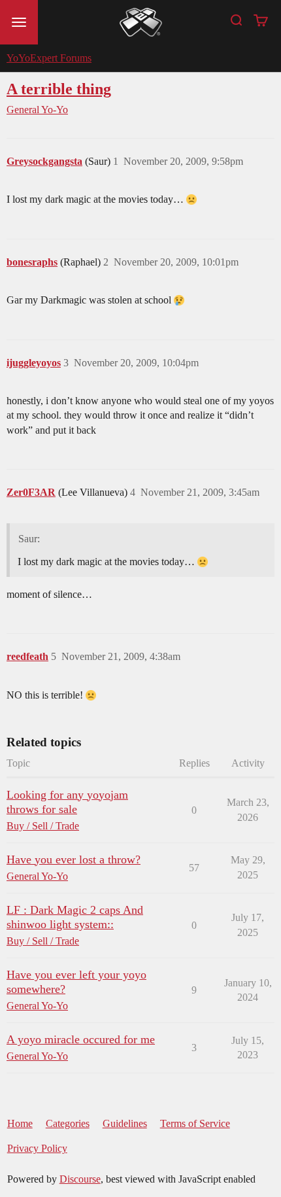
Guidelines (125, 1123)
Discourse (80, 1179)
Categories (68, 1123)
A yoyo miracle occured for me (81, 1039)
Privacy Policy (37, 1148)
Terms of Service (195, 1123)
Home (20, 1123)
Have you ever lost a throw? (73, 859)
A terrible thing (59, 88)
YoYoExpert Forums (49, 57)
